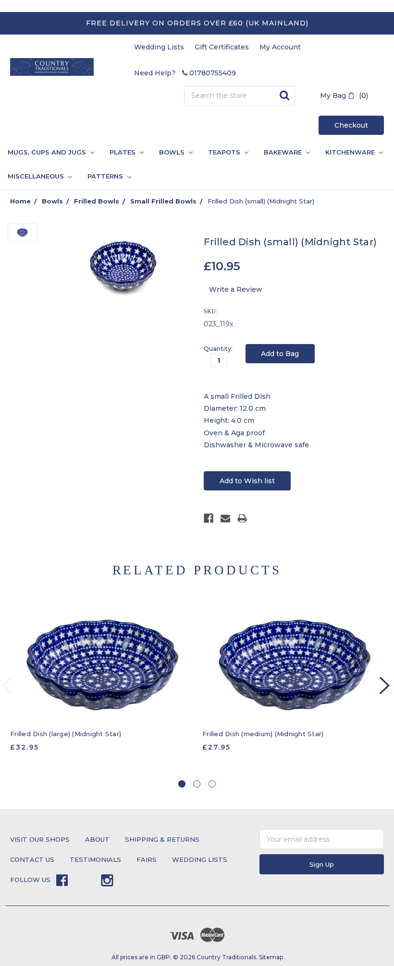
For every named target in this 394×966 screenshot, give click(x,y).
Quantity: (218, 348)
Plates (123, 152)
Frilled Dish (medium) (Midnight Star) (262, 734)
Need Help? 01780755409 (185, 73)
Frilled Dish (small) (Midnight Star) (261, 201)
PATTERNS (102, 176)
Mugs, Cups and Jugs (48, 152)
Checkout (351, 125)
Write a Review (235, 289)
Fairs (146, 859)
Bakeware (284, 152)
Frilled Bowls (96, 201)
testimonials (95, 859)
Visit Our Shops (40, 839)
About (97, 839)
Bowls (172, 152)
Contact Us (32, 859)
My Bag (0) (344, 95)
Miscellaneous (37, 176)
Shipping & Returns (162, 839)
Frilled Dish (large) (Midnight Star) (65, 734)
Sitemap (271, 957)
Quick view (101, 663)
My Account (280, 47)
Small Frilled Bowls (163, 201)
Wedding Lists (159, 47)
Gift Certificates (222, 47)
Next (384, 685)
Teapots (225, 152)
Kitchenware (351, 152)
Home (20, 201)
